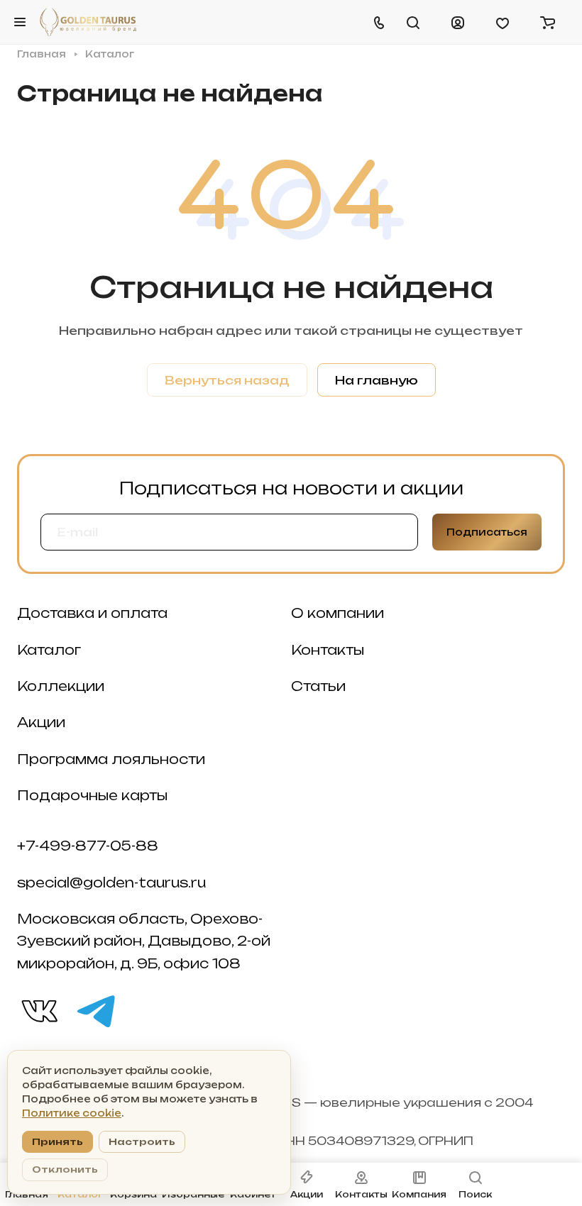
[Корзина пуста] (547, 22)
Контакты (327, 650)
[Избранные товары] (502, 22)
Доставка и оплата (92, 613)
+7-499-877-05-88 (87, 846)
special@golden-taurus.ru (111, 883)
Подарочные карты (92, 795)
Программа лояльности (111, 759)
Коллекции (60, 686)
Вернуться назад (227, 380)
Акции (41, 722)
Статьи (318, 686)
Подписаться (486, 532)
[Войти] (457, 22)
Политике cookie (71, 1113)
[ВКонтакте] (38, 1010)
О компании (337, 613)
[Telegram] (95, 1010)
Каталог (49, 650)
